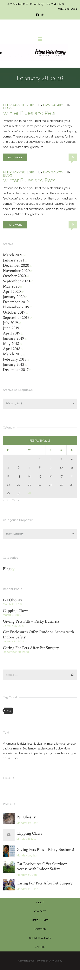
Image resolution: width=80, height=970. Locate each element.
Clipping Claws (16, 611)
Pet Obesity (12, 600)
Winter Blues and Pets (29, 113)
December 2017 (16, 370)
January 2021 (13, 260)
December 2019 (16, 302)
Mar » (15, 500)
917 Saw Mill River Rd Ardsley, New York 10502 (35, 4)
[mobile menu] (40, 39)
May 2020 (11, 286)
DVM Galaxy (55, 960)
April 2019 (11, 333)
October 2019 (14, 312)
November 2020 (16, 270)
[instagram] (43, 15)
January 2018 (13, 364)
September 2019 (16, 317)
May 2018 (11, 343)
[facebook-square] (37, 15)
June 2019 (11, 328)
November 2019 (16, 307)
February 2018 (14, 359)
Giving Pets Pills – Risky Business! (32, 621)
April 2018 (11, 349)
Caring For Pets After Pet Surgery (31, 648)
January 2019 (13, 338)
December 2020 (16, 265)
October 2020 (14, 276)
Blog (7, 108)
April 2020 (12, 291)
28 (29, 493)
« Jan (6, 500)
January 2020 (14, 297)
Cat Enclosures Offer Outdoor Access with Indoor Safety (38, 634)
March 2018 (13, 354)
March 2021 (13, 255)
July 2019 (10, 323)
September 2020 (16, 281)
